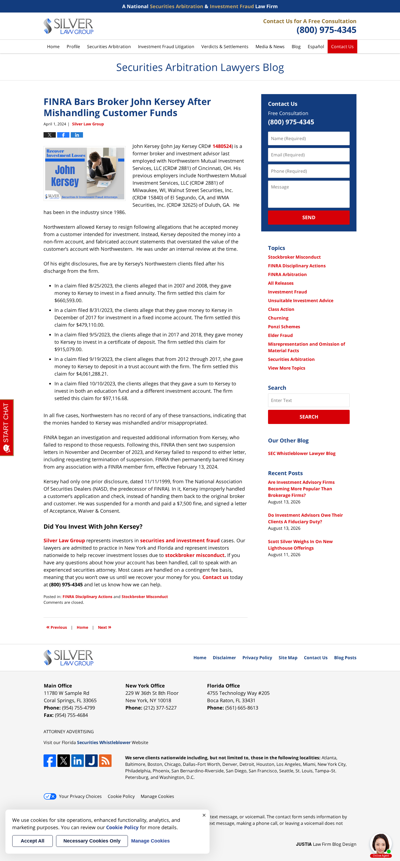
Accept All (32, 841)
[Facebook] (50, 760)
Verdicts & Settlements (224, 46)
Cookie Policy (121, 796)
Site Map (288, 658)
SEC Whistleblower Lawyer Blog (302, 453)
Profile (73, 46)
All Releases (281, 283)
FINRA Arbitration (287, 274)
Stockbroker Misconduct (145, 596)
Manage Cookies (157, 796)
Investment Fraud (287, 292)
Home (53, 46)
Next (104, 626)
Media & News (270, 46)
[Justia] (91, 760)
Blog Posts (345, 658)
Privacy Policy (257, 658)
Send (308, 217)
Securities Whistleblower (104, 742)
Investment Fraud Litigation (166, 46)
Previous (56, 626)
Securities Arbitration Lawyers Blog (68, 26)
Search (309, 416)
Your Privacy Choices (80, 796)
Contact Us (342, 46)
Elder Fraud (280, 335)
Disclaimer (224, 658)
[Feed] (105, 760)
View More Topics (286, 368)
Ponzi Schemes (284, 327)
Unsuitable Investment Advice (300, 300)
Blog (296, 46)
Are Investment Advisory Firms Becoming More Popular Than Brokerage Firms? (301, 488)
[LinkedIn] (77, 760)
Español (316, 46)
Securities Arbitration (109, 46)
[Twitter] (63, 760)
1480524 (222, 146)
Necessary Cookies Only (92, 841)
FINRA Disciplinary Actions (87, 596)
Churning (278, 318)
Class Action (281, 309)
